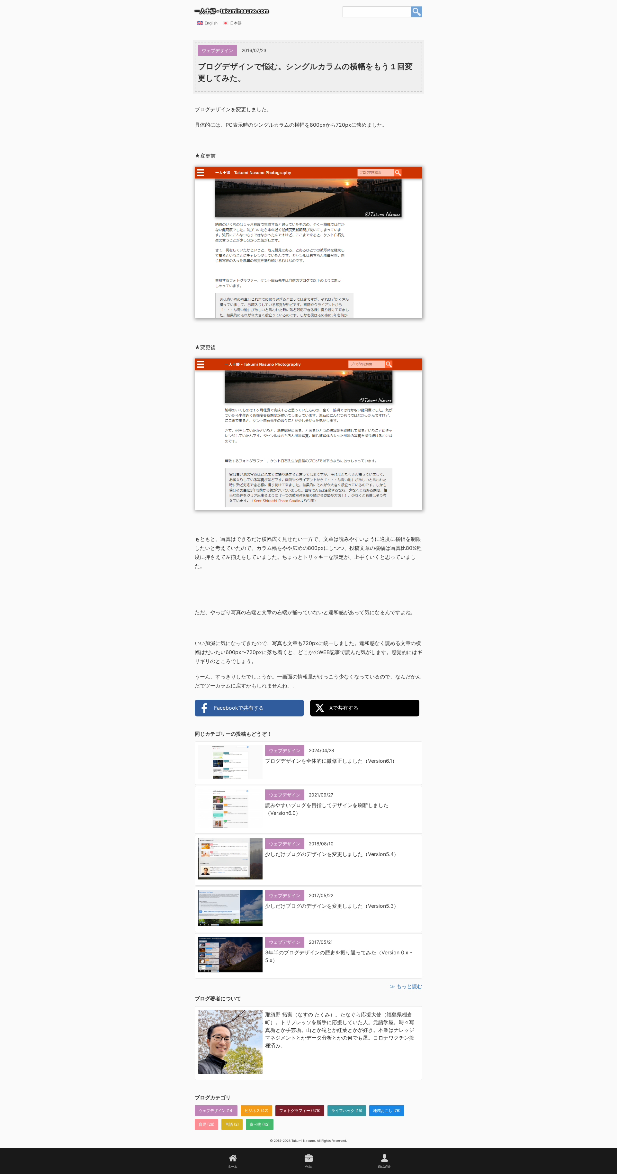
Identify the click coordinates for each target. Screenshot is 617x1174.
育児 (202, 1124)
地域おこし (382, 1110)
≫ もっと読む (406, 986)
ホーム (232, 1166)
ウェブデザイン (212, 1110)
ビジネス (252, 1110)
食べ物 (255, 1124)
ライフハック (342, 1110)
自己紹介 (384, 1166)
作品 (308, 1166)
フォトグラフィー (294, 1110)
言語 (229, 1124)
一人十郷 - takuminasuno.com (232, 11)
